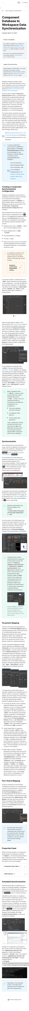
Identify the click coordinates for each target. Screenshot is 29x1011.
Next (24, 304)
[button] (15, 268)
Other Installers (15, 75)
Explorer (24, 496)
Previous (4, 304)
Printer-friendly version (16, 999)
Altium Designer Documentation (13, 10)
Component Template (8, 370)
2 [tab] (15, 316)
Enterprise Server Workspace (10, 90)
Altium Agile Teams (13, 47)
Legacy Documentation (18, 73)
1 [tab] (13, 316)
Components (16, 496)
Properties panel (17, 324)
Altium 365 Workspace (16, 88)
